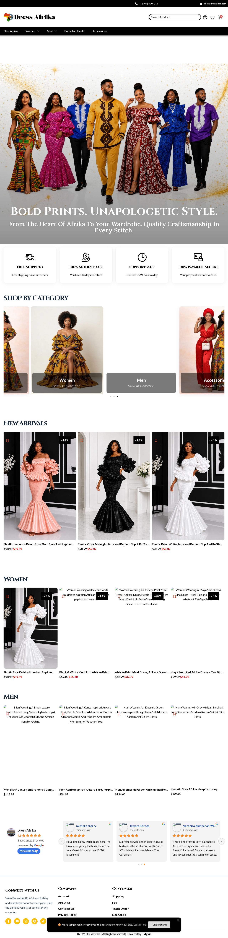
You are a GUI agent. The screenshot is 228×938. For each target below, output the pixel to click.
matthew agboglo (141, 825)
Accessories (99, 31)
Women (30, 31)
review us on (27, 850)
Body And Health (74, 31)
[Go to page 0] (138, 864)
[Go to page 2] (144, 864)
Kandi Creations (193, 825)
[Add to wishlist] (8, 440)
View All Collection (40, 386)
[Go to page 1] (141, 864)
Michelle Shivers (87, 825)
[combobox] (175, 17)
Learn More (140, 924)
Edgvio (147, 934)
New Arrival (11, 31)
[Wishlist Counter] (212, 17)
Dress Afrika (26, 830)
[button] (2, 137)
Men (50, 31)
